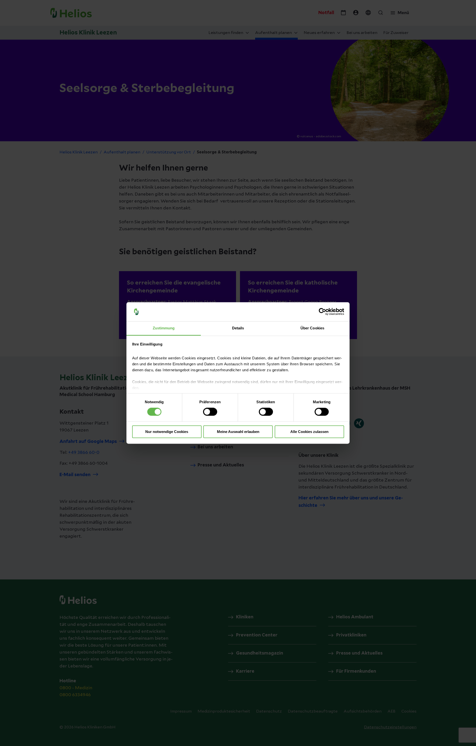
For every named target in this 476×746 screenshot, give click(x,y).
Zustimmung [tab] (164, 328)
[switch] (210, 412)
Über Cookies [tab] (312, 328)
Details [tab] (238, 328)
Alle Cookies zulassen (309, 432)
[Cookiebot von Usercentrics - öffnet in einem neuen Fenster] (322, 312)
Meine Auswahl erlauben (238, 432)
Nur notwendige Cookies (166, 432)
